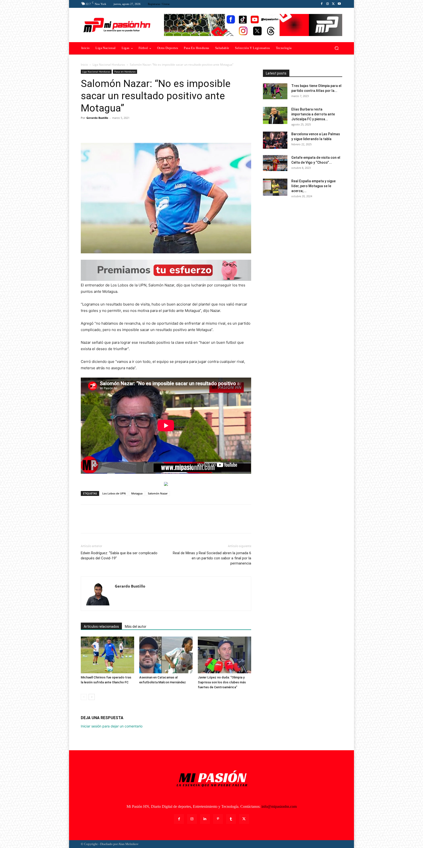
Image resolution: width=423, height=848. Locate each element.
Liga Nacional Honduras (109, 64)
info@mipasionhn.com (279, 806)
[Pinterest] (108, 129)
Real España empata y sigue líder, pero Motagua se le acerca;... (313, 186)
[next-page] (92, 697)
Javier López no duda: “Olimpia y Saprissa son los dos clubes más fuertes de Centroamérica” (222, 682)
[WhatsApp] (119, 129)
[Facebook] (322, 4)
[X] (333, 4)
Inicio (84, 64)
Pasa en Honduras (125, 71)
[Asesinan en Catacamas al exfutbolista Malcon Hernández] (166, 655)
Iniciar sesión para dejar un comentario (111, 726)
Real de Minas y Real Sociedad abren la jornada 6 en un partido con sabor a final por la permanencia (212, 558)
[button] (336, 48)
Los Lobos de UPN (114, 493)
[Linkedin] (205, 819)
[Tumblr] (231, 819)
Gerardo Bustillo (97, 118)
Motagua (136, 493)
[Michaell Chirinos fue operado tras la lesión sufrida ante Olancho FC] (107, 655)
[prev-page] (84, 697)
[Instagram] (327, 4)
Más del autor (135, 626)
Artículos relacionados (101, 626)
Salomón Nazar (158, 493)
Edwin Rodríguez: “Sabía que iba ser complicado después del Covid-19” (119, 555)
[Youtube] (339, 4)
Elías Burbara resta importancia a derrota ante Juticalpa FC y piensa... (313, 114)
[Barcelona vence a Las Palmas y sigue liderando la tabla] (275, 140)
